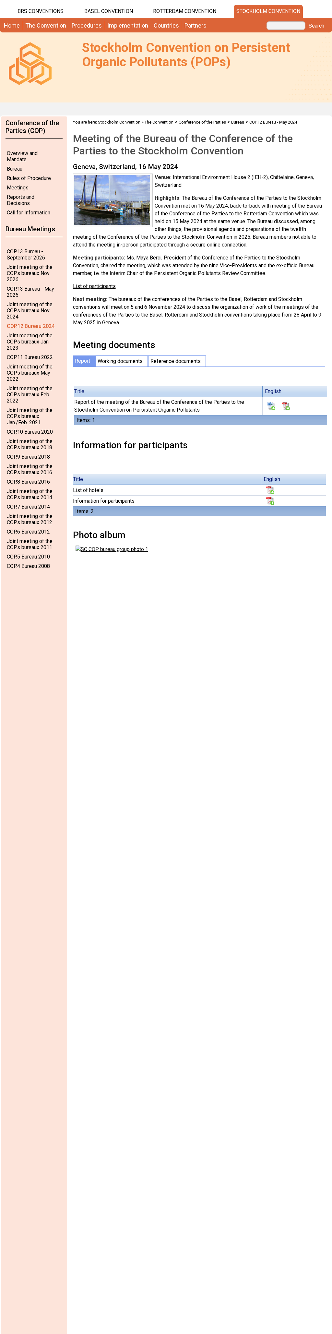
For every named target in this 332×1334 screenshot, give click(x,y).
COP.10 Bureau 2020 (30, 432)
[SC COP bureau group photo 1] (112, 549)
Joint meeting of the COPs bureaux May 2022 (30, 373)
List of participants (94, 286)
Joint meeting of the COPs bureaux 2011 (30, 544)
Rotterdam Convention (184, 11)
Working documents (120, 361)
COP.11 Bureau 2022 (30, 357)
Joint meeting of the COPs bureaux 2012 (30, 519)
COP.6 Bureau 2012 (28, 532)
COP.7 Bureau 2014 (28, 507)
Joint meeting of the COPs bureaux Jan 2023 (30, 341)
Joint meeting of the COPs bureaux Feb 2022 (30, 394)
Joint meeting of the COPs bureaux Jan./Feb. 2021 (30, 416)
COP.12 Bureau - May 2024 (273, 122)
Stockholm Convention (268, 11)
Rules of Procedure (29, 178)
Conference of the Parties (202, 122)
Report (82, 361)
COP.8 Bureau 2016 (28, 482)
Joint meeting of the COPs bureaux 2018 (30, 444)
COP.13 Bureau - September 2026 (26, 254)
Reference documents (175, 361)
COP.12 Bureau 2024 (30, 326)
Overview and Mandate (22, 156)
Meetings (18, 188)
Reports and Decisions (20, 200)
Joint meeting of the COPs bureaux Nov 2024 (30, 310)
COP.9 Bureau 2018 (28, 457)
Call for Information (28, 213)
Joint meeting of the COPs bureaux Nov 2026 (30, 273)
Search (316, 26)
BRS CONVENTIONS (41, 11)
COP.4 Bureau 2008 (28, 566)
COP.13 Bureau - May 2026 (30, 292)
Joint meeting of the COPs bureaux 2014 (30, 494)
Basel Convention (108, 11)
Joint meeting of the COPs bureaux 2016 (30, 469)
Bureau (14, 169)
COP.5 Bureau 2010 (28, 557)
